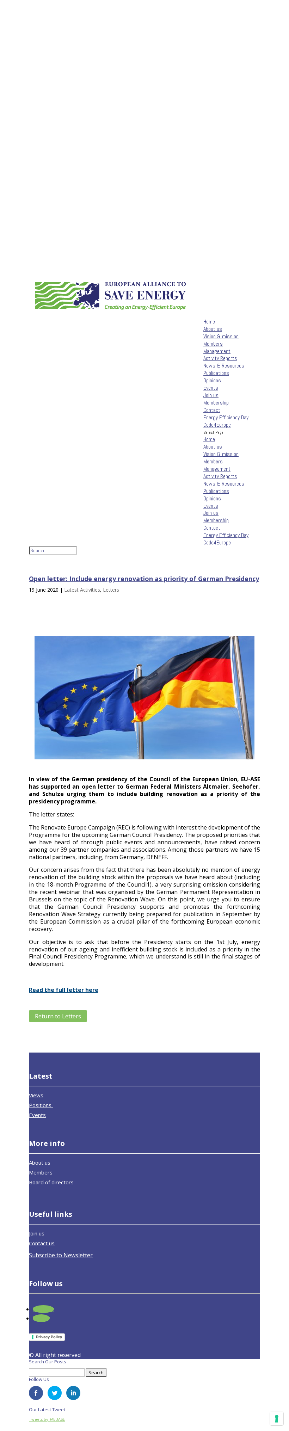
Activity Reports (220, 358)
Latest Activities (82, 589)
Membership (216, 402)
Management (216, 351)
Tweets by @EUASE (47, 1419)
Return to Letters (58, 1016)
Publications (216, 373)
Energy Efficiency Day (225, 417)
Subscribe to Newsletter (61, 1255)
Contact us (42, 1243)
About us (212, 329)
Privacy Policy (49, 1336)
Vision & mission (221, 336)
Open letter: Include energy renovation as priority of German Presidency (144, 578)
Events (210, 387)
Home (209, 321)
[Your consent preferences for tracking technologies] (276, 1418)
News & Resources (223, 365)
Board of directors (51, 1182)
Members (213, 343)
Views (36, 1095)
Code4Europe (217, 424)
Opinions (212, 380)
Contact (211, 410)
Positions (41, 1105)
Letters (111, 589)
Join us (211, 395)
